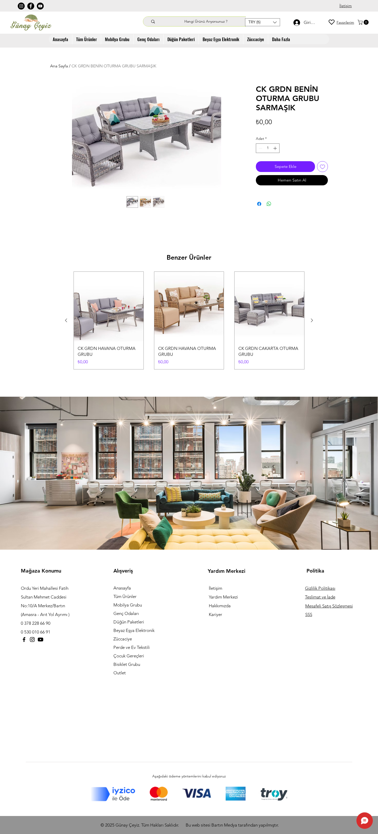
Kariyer (215, 614)
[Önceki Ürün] (66, 320)
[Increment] (275, 148)
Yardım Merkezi (223, 597)
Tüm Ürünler (125, 596)
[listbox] (262, 22)
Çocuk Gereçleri (128, 655)
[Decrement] (260, 148)
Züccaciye (122, 638)
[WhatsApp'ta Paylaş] (269, 204)
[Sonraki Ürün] (312, 320)
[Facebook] (30, 6)
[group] (189, 320)
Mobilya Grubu (127, 605)
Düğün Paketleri (128, 621)
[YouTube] (40, 6)
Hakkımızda (220, 605)
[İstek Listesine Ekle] (322, 166)
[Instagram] (21, 6)
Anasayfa (122, 588)
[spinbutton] (267, 148)
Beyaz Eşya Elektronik (134, 630)
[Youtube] (40, 639)
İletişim (215, 588)
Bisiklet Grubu (126, 664)
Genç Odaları (126, 613)
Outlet (119, 672)
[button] (262, 22)
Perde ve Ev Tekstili (131, 647)
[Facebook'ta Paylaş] (259, 204)
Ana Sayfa (59, 66)
